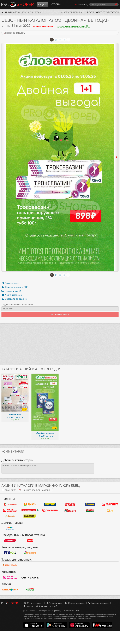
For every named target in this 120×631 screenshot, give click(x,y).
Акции (42, 4)
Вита (10, 590)
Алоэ (16, 12)
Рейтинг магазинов (76, 603)
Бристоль (50, 510)
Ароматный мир (110, 510)
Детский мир (10, 528)
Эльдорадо (10, 541)
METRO (50, 504)
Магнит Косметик (10, 577)
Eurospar (30, 510)
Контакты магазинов (99, 603)
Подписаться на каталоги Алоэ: (17, 304)
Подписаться (61, 314)
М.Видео (30, 541)
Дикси (30, 504)
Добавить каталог (54, 603)
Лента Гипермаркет (90, 504)
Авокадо (30, 516)
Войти (90, 12)
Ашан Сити (90, 510)
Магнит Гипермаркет (10, 510)
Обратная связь (33, 603)
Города (29, 606)
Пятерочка (10, 504)
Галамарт (30, 553)
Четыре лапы (10, 565)
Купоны (56, 4)
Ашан (70, 510)
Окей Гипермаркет (70, 504)
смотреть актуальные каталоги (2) (73, 26)
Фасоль (10, 516)
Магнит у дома (110, 504)
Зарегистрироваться (107, 12)
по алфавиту (10, 490)
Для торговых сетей (47, 606)
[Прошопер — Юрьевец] (2, 12)
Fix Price (10, 553)
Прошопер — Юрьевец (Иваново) (17, 4)
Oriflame (30, 577)
